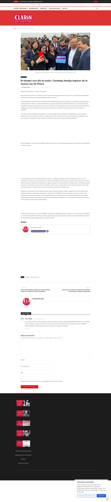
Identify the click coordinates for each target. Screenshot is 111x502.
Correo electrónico (25, 366)
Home (15, 28)
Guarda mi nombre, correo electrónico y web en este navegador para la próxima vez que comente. (42, 381)
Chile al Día (31, 28)
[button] (95, 1)
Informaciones (33, 8)
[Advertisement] (55, 131)
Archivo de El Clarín (23, 463)
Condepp (27, 277)
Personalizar (81, 495)
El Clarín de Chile (26, 87)
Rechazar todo (91, 495)
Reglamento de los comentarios (23, 455)
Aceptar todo (101, 495)
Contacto (23, 459)
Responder (27, 328)
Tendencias (43, 8)
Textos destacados (54, 8)
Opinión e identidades (20, 8)
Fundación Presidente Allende (23, 451)
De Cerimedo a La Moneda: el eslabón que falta (30, 1)
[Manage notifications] (107, 498)
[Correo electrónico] (47, 231)
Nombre (23, 359)
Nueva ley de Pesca (35, 277)
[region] (91, 489)
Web (22, 372)
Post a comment (45, 87)
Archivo (64, 8)
